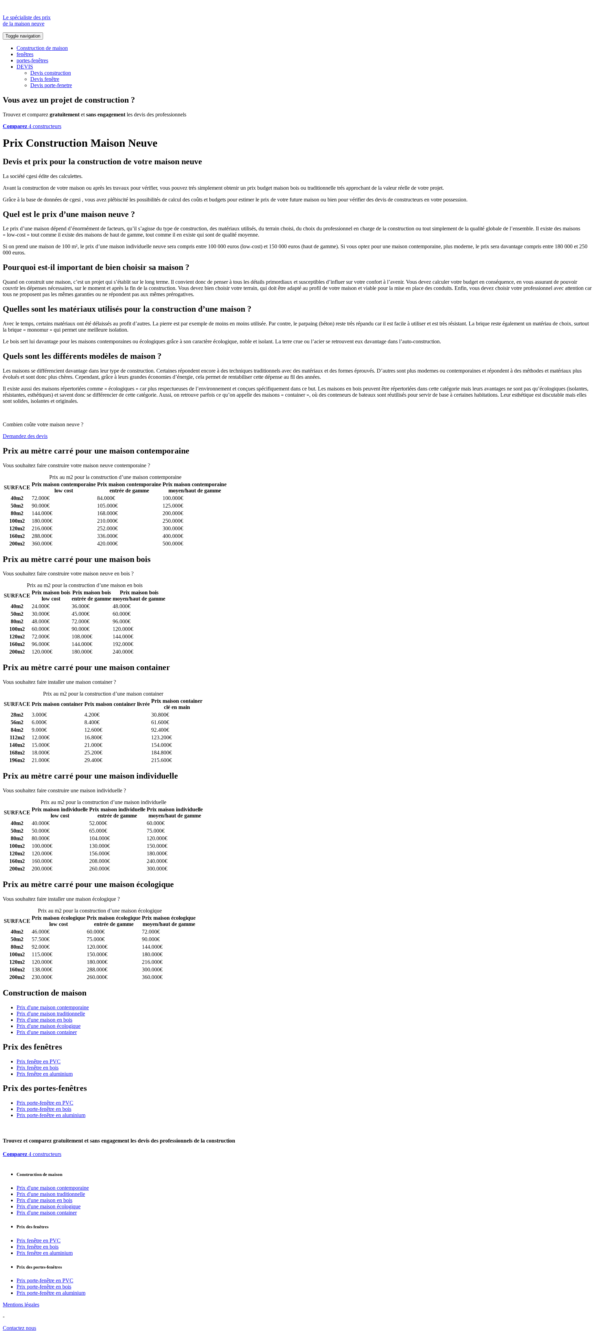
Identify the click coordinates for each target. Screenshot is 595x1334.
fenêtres (25, 54)
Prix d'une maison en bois (44, 1020)
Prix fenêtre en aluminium (45, 1074)
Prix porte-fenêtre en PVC (45, 1103)
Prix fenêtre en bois (38, 1068)
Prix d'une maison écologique (49, 1026)
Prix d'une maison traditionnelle (51, 1014)
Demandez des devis (25, 436)
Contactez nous (19, 1328)
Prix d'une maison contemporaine (53, 1007)
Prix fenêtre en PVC (39, 1061)
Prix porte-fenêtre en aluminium (51, 1115)
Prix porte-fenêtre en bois (44, 1109)
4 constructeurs (32, 126)
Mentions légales (21, 1304)
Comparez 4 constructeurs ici (183, 465)
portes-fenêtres (32, 60)
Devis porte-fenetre (51, 85)
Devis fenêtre (44, 79)
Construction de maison (42, 48)
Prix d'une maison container (47, 1032)
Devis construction (50, 73)
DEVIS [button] (25, 67)
